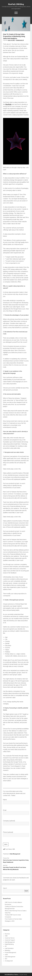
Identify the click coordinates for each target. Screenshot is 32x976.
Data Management (15, 854)
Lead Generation (9, 948)
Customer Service (9, 938)
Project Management (10, 952)
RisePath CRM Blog (16, 4)
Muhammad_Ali (20, 40)
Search (5, 888)
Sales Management (10, 956)
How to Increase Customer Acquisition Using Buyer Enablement (16, 861)
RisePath (8, 104)
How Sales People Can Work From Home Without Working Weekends (14, 868)
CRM (6, 936)
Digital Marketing (9, 944)
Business (7, 934)
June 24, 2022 (11, 40)
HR (5, 946)
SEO (6, 958)
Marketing (7, 950)
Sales (6, 954)
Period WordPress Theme (11, 974)
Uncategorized (9, 961)
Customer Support (10, 940)
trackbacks (22, 878)
